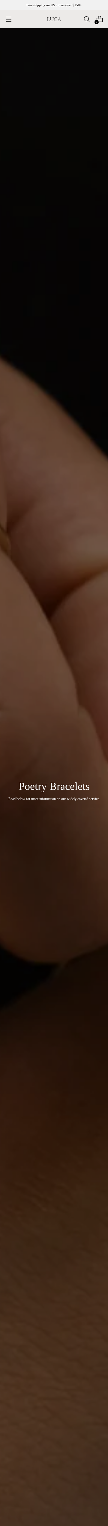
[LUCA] (54, 19)
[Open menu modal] (8, 19)
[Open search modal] (86, 19)
